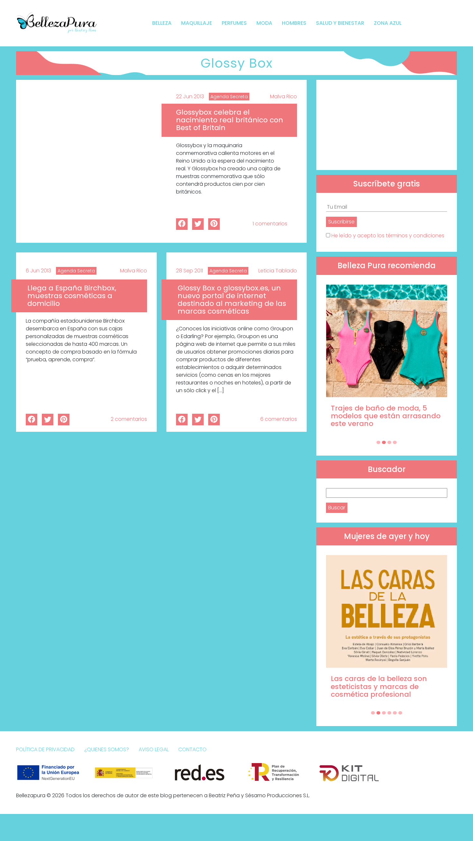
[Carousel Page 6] (400, 712)
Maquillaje (196, 23)
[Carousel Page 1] (378, 442)
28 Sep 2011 (189, 270)
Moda (264, 23)
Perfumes (234, 23)
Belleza (162, 23)
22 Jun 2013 (190, 96)
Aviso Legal (154, 749)
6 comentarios (278, 419)
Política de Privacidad (45, 749)
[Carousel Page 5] (395, 712)
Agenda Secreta (229, 96)
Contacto (192, 749)
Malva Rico (283, 96)
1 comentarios (270, 223)
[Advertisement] (386, 125)
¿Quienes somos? (106, 749)
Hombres (294, 23)
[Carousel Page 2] (384, 442)
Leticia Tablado (277, 270)
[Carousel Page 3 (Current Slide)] (389, 442)
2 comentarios (129, 419)
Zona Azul (388, 23)
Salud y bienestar (340, 23)
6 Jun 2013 (38, 270)
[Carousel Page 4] (395, 442)
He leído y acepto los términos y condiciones (387, 235)
